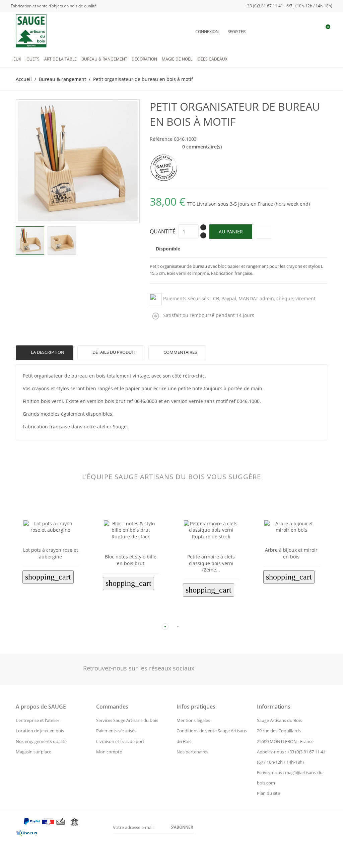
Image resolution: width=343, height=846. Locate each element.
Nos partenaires (192, 752)
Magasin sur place (33, 752)
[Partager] (264, 232)
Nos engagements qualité (41, 741)
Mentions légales (193, 720)
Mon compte (109, 752)
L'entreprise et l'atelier (37, 720)
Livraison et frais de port (120, 741)
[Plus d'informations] (56, 616)
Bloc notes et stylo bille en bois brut (130, 559)
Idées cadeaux (212, 59)
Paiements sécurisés (116, 731)
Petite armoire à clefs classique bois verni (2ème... (211, 563)
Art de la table (60, 59)
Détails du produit (113, 352)
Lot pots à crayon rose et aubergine (50, 553)
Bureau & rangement (104, 59)
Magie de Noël (177, 59)
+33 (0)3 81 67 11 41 (306, 752)
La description (47, 352)
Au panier (231, 231)
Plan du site (268, 793)
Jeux (16, 59)
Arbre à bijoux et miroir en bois (291, 553)
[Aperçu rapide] (45, 616)
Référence (161, 139)
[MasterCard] (19, 823)
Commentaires (179, 352)
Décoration (144, 59)
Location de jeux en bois (40, 731)
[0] (324, 31)
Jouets (32, 59)
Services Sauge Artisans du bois (127, 720)
